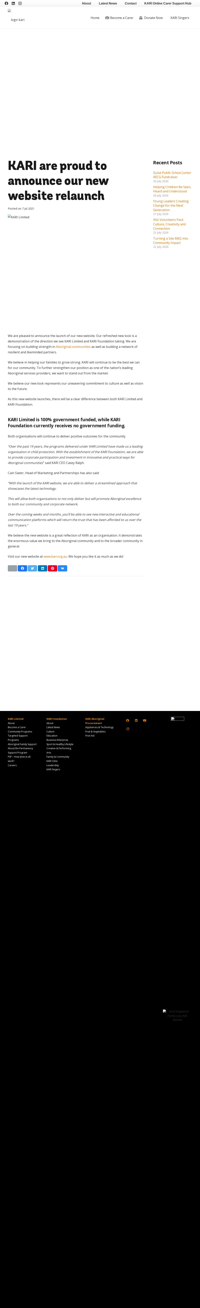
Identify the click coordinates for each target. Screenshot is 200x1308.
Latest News (53, 727)
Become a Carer (17, 727)
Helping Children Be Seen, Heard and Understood (172, 189)
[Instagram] (20, 3)
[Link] (30, 18)
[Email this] (12, 568)
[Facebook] (6, 3)
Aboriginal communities (73, 347)
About (11, 723)
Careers (12, 765)
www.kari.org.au (55, 556)
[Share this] (22, 568)
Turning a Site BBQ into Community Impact (170, 240)
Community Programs (20, 731)
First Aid (89, 735)
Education (51, 735)
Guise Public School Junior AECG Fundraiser (172, 175)
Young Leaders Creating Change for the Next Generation (171, 205)
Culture (50, 731)
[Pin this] (52, 568)
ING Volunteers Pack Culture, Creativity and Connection (169, 224)
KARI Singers (53, 769)
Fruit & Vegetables (95, 731)
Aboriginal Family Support (22, 744)
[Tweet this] (32, 568)
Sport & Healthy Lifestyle (59, 744)
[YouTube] (144, 720)
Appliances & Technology (99, 727)
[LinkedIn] (13, 3)
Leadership (52, 765)
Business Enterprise (57, 740)
